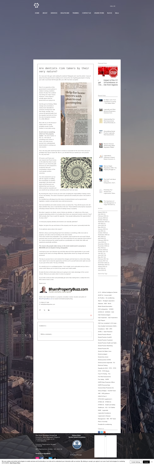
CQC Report (101, 320)
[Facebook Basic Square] (99, 432)
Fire (109, 373)
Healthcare (101, 407)
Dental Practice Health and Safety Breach (108, 343)
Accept (146, 462)
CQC (112, 312)
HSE (99, 393)
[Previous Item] (101, 72)
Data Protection (108, 331)
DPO (110, 329)
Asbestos (100, 303)
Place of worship (102, 421)
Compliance (101, 329)
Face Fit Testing (102, 373)
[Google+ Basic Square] (104, 432)
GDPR (107, 379)
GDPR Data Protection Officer (106, 382)
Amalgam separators (109, 300)
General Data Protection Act (106, 388)
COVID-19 (101, 312)
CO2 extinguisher (103, 309)
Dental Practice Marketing (105, 345)
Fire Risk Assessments (104, 376)
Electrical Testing (102, 365)
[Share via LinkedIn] (49, 310)
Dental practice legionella (105, 362)
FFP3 (99, 371)
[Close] (152, 462)
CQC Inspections (113, 317)
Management (102, 418)
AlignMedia (47, 453)
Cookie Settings (135, 462)
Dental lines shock (103, 357)
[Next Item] (115, 72)
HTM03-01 (108, 402)
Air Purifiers (101, 298)
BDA (105, 303)
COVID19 (107, 312)
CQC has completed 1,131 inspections (108, 323)
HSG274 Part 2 (102, 396)
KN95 (99, 410)
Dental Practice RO (103, 348)
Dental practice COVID (104, 359)
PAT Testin (113, 418)
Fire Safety (101, 379)
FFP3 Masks (105, 371)
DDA (107, 329)
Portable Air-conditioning (105, 424)
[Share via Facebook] (40, 310)
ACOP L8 (100, 295)
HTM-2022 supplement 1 (105, 399)
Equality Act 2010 (103, 368)
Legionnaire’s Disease (104, 416)
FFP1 (110, 368)
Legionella (105, 410)
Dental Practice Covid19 (105, 337)
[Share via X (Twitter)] (44, 310)
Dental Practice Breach (104, 334)
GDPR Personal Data (104, 385)
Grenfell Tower (112, 390)
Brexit (109, 303)
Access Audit (107, 295)
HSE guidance (106, 393)
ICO (106, 407)
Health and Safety (110, 404)
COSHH (111, 309)
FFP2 (114, 368)
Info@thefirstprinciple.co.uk (45, 439)
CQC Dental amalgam (104, 315)
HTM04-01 (101, 404)
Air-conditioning (110, 298)
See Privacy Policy (15, 463)
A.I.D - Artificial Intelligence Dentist (107, 292)
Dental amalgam (102, 354)
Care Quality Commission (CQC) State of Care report (108, 326)
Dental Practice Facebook (105, 340)
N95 (108, 418)
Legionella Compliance (104, 413)
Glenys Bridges (102, 390)
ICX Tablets (112, 407)
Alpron (100, 300)
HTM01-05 (101, 402)
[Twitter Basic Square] (102, 432)
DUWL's (100, 331)
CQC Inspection (102, 317)
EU (114, 362)
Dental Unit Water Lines (104, 351)
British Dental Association (105, 306)
